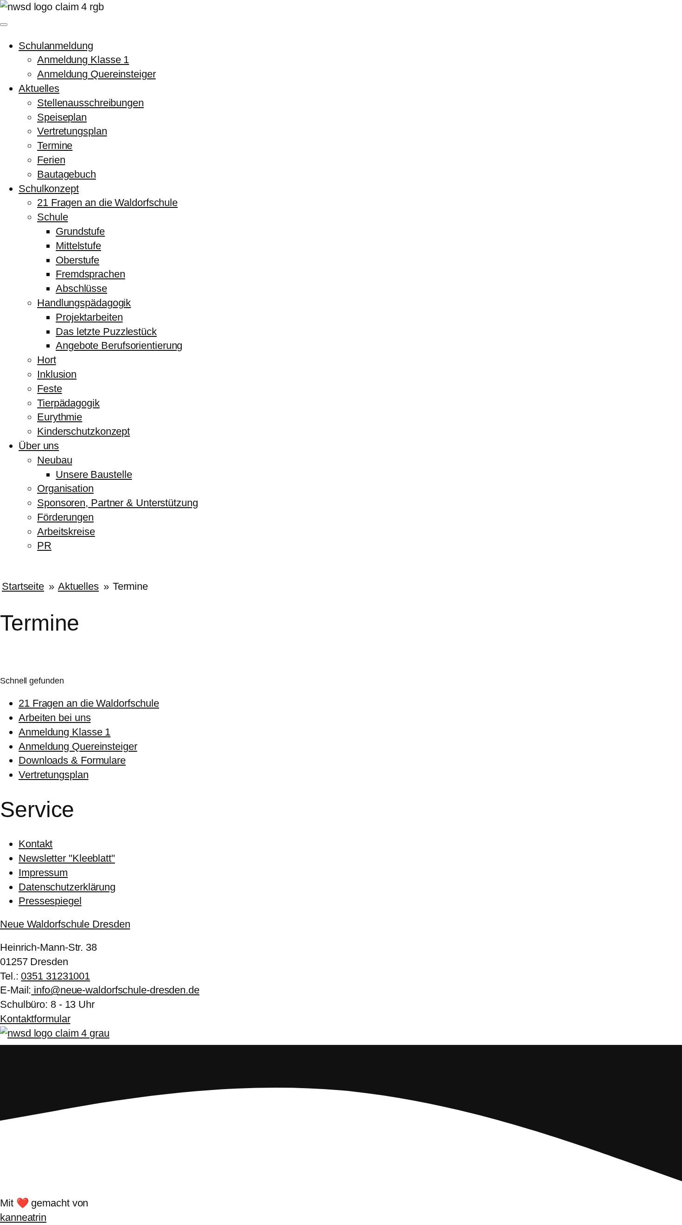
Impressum (43, 872)
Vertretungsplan (72, 131)
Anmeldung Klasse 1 (83, 59)
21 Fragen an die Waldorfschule (107, 202)
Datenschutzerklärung (67, 887)
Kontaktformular (35, 1019)
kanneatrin (23, 1217)
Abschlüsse (81, 288)
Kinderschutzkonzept (83, 431)
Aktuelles (39, 88)
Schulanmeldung (56, 46)
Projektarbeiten (89, 317)
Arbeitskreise (66, 531)
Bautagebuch (66, 174)
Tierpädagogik (68, 403)
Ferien (51, 160)
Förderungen (65, 517)
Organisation (65, 488)
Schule (52, 217)
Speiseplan (62, 117)
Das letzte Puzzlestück (106, 331)
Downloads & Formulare (72, 760)
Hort (46, 360)
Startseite (23, 586)
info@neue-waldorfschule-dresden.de (116, 990)
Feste (49, 388)
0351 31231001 (55, 976)
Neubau (54, 460)
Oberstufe (77, 260)
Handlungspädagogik (84, 303)
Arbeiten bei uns (54, 717)
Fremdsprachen (90, 274)
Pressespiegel (50, 901)
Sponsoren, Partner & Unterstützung (117, 503)
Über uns (39, 445)
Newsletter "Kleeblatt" (67, 858)
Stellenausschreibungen (90, 103)
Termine (54, 145)
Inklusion (57, 374)
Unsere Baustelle (94, 474)
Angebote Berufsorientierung (119, 345)
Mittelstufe (78, 245)
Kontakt (35, 844)
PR (44, 545)
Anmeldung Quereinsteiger (96, 74)
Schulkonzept (49, 188)
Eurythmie (59, 417)
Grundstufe (80, 231)
